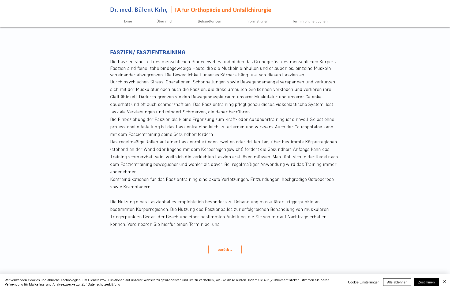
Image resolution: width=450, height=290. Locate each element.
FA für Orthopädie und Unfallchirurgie (222, 9)
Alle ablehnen (397, 282)
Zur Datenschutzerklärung (101, 284)
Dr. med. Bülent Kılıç (139, 9)
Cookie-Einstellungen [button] (363, 282)
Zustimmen (426, 282)
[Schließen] (444, 282)
